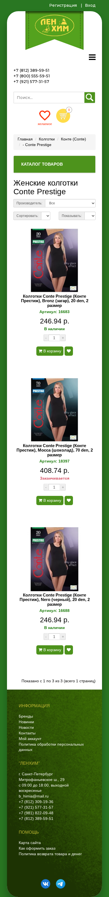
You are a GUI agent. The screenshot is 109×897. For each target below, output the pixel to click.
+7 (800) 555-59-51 (31, 75)
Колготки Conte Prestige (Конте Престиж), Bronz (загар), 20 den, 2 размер (54, 301)
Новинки (26, 722)
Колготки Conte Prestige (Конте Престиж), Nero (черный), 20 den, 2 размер (55, 600)
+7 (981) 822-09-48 (36, 813)
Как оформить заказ (37, 848)
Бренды (26, 716)
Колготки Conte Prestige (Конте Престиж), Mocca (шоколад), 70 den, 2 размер (54, 450)
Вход (90, 5)
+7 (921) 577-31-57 (31, 81)
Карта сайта (30, 842)
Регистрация (63, 5)
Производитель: (29, 203)
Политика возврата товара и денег (50, 854)
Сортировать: (27, 216)
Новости (26, 727)
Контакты (27, 733)
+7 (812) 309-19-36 (36, 801)
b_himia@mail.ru (34, 796)
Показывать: (72, 216)
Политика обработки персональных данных (51, 747)
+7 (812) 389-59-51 (31, 70)
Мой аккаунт (30, 738)
